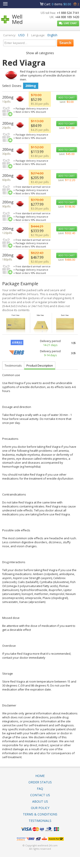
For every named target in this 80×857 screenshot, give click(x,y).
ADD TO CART (66, 97)
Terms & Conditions (40, 814)
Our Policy (40, 808)
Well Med (17, 19)
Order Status (40, 782)
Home (40, 776)
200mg (30, 86)
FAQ (40, 788)
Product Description (39, 365)
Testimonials (13, 365)
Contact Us (40, 795)
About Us (40, 801)
